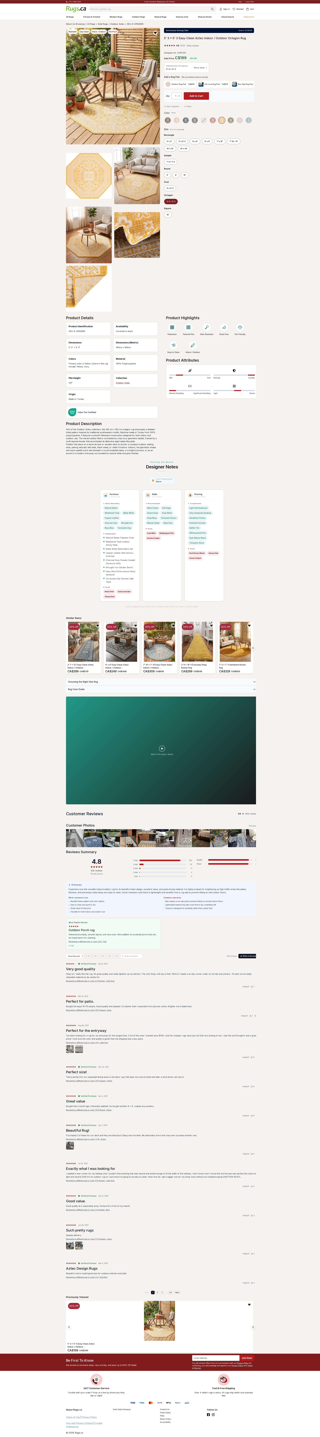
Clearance (249, 17)
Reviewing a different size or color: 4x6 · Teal (87, 941)
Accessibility (165, 1422)
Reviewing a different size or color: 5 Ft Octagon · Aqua (89, 1239)
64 (170, 1292)
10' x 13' (170, 148)
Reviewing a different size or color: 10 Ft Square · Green (89, 1081)
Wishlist (240, 9)
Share (188, 106)
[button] (155, 32)
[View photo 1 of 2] (70, 1049)
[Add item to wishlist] (98, 625)
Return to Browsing (75, 24)
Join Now (247, 1358)
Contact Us (164, 1409)
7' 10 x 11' (234, 141)
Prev (147, 1292)
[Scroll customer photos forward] (254, 838)
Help (240, 2)
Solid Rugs (103, 24)
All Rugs (70, 17)
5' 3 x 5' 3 (171, 201)
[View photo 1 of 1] (70, 1146)
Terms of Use (73, 1417)
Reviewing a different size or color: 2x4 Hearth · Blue (88, 1210)
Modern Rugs (116, 17)
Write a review (193, 45)
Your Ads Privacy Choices (79, 1423)
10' (185, 175)
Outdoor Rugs (138, 17)
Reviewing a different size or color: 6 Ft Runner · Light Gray (90, 1181)
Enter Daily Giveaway (122, 1409)
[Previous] (69, 648)
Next (177, 1292)
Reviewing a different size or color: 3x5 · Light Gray (87, 1043)
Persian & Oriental (91, 17)
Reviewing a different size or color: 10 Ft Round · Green (89, 1110)
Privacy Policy (242, 1363)
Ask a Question (173, 106)
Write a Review (249, 956)
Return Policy (165, 1419)
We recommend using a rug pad (195, 77)
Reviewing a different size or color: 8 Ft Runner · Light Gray (90, 981)
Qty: (168, 96)
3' (167, 175)
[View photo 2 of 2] (79, 1049)
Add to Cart (196, 95)
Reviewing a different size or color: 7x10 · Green (86, 1139)
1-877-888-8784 (74, 2)
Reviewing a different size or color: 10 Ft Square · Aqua (88, 1010)
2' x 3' (169, 141)
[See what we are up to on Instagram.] (213, 1414)
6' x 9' (207, 141)
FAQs (162, 1416)
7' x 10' (220, 141)
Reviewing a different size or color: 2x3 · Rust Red (86, 1277)
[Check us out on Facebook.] (208, 1414)
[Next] (253, 648)
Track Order (249, 2)
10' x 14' (183, 148)
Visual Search (227, 17)
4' (176, 175)
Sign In (226, 9)
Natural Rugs (160, 17)
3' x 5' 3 (182, 141)
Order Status (165, 1413)
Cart (252, 9)
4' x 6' (195, 141)
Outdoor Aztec (117, 24)
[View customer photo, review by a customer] (75, 838)
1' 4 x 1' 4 (171, 162)
